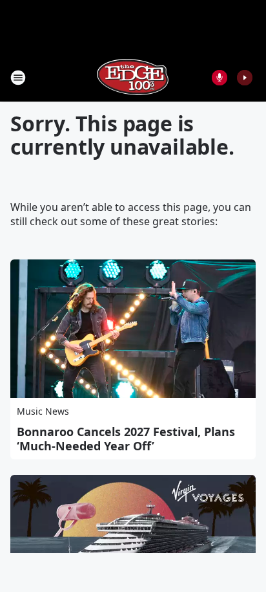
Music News (43, 411)
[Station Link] (133, 77)
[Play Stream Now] (244, 77)
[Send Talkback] (219, 77)
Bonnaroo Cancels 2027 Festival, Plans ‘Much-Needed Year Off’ (126, 438)
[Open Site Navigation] (18, 77)
